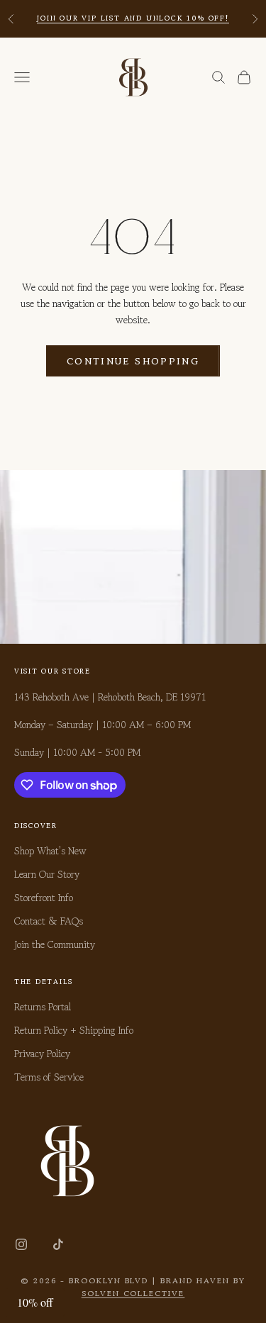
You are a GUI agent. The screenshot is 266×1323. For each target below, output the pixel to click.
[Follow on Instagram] (21, 1244)
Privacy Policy (42, 1053)
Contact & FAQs (48, 921)
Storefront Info (43, 898)
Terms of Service (49, 1077)
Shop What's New (50, 851)
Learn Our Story (46, 874)
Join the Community (54, 944)
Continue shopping (133, 361)
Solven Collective (133, 1293)
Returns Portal (42, 1007)
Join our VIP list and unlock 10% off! (133, 18)
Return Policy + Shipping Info (73, 1030)
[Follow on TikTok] (58, 1244)
